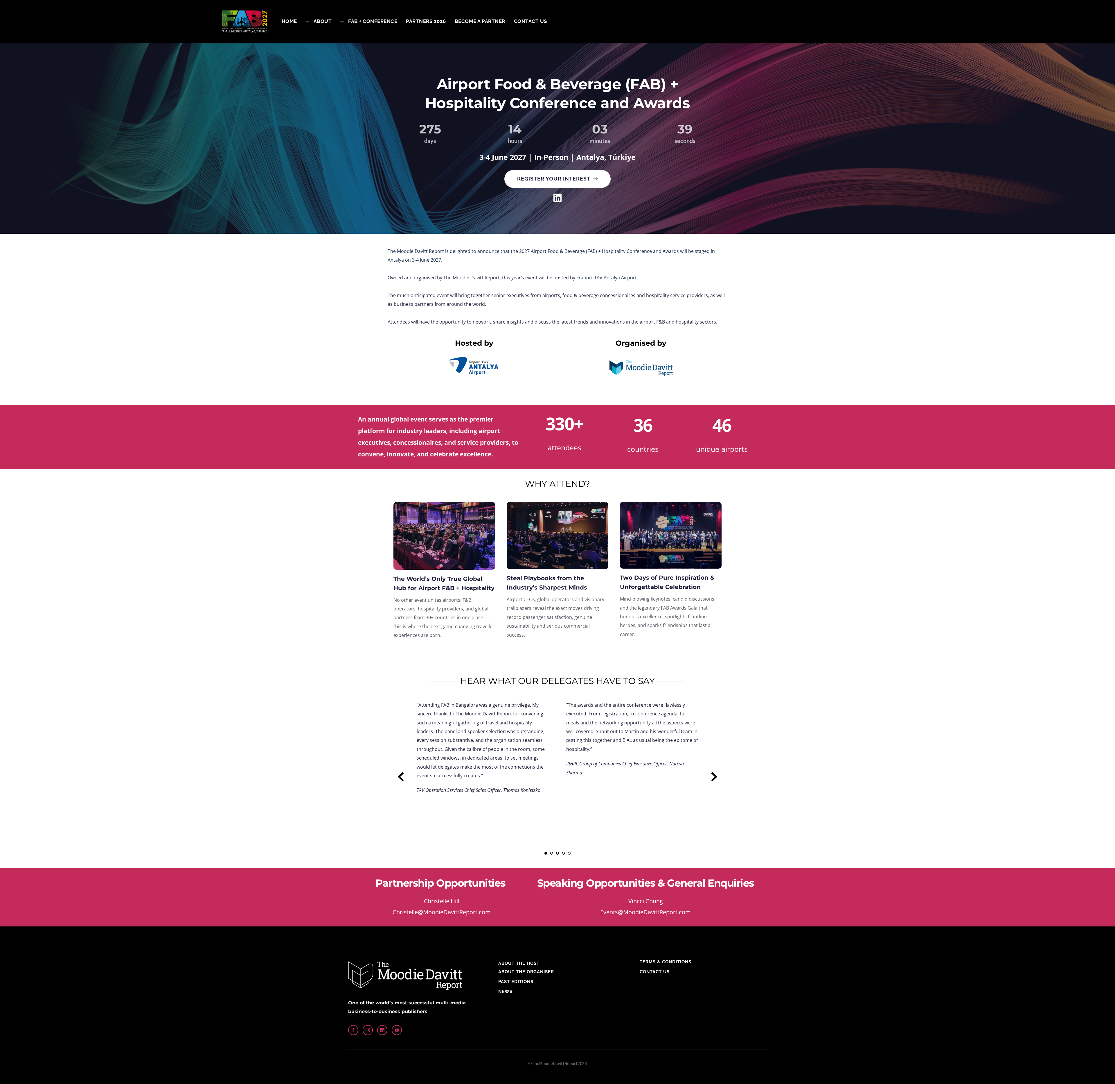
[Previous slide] (401, 776)
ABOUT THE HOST (518, 963)
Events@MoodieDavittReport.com (645, 912)
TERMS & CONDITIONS (665, 962)
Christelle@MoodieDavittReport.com (442, 912)
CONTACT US (655, 971)
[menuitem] (289, 21)
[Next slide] (714, 776)
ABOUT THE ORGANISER (526, 971)
